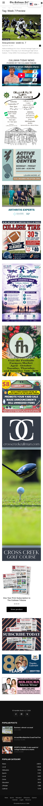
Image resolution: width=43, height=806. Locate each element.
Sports (12, 798)
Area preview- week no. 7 (14, 43)
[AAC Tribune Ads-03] (21, 165)
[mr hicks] (21, 686)
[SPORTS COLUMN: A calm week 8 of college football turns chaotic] (7, 750)
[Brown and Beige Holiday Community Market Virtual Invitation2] (21, 118)
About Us (28, 800)
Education (19, 798)
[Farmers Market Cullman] (21, 351)
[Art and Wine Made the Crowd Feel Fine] (7, 739)
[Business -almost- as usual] (7, 730)
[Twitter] (27, 714)
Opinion (34, 798)
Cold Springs (6, 39)
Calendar (15, 800)
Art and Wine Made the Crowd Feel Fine (27, 737)
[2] (21, 201)
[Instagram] (21, 714)
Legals (21, 800)
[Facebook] (16, 714)
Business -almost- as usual (23, 727)
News (6, 798)
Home (4, 8)
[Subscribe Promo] (21, 634)
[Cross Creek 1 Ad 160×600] (21, 489)
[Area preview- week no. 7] (21, 27)
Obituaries (27, 798)
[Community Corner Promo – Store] (21, 396)
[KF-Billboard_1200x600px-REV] (21, 664)
